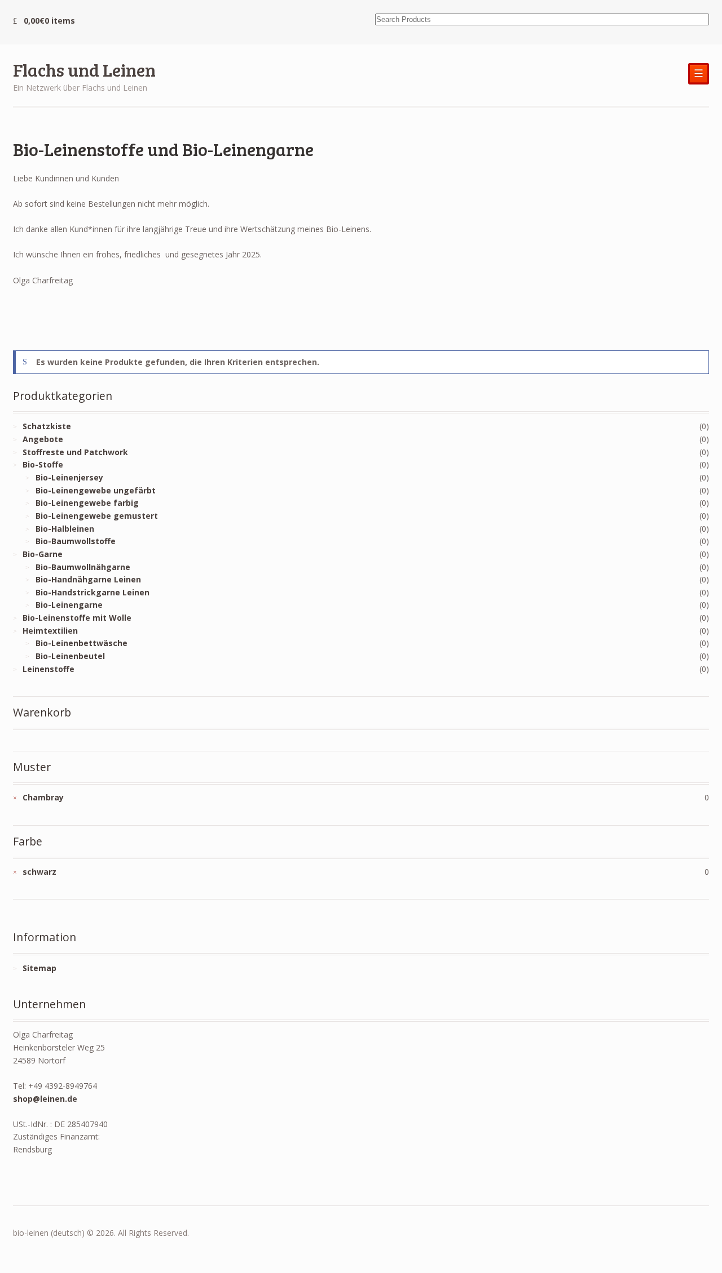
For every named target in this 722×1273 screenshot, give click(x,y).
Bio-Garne (43, 554)
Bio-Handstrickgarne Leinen (92, 592)
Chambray (43, 797)
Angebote (43, 439)
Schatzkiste (47, 426)
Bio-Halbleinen (65, 528)
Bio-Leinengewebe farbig (87, 502)
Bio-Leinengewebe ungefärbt (96, 490)
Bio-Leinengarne (69, 604)
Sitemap (39, 968)
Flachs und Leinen (84, 69)
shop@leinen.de (45, 1098)
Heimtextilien (50, 630)
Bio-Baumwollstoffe (76, 541)
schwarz (39, 871)
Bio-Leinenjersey (69, 477)
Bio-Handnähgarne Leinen (88, 579)
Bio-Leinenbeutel (70, 656)
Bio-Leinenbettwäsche (81, 643)
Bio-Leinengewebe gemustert (97, 515)
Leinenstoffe (48, 669)
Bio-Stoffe (43, 464)
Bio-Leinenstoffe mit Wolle (77, 617)
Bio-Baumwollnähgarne (83, 567)
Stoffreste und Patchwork (75, 452)
